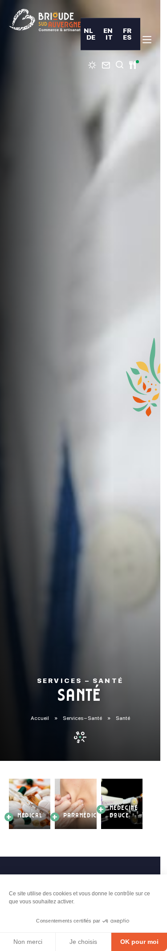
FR (127, 30)
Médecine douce (124, 812)
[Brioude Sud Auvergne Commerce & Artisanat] (45, 20)
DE (90, 37)
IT (109, 37)
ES (127, 37)
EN (108, 30)
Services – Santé (82, 718)
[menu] (147, 39)
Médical (30, 816)
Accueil (40, 718)
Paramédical (84, 816)
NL (88, 30)
